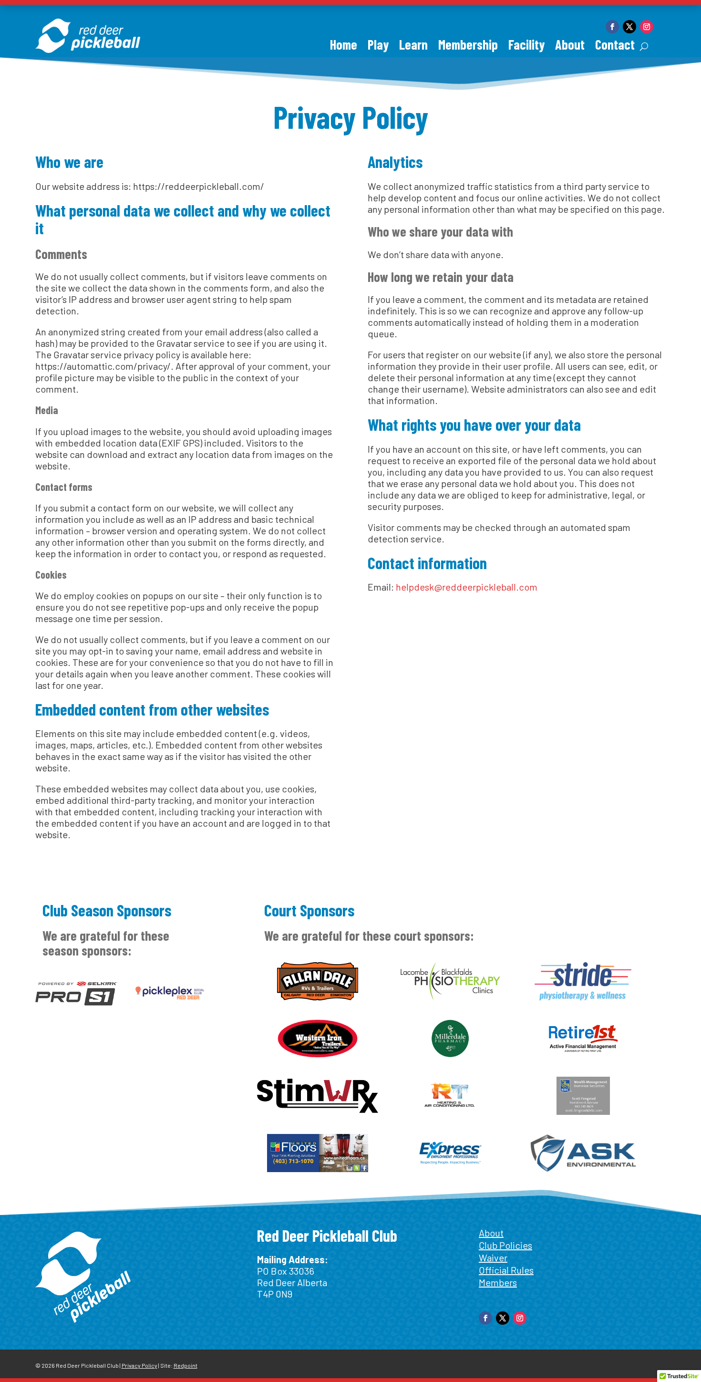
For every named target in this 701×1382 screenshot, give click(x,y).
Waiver (493, 1257)
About (570, 46)
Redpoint (185, 1365)
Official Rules (506, 1270)
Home (343, 46)
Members (498, 1282)
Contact (615, 46)
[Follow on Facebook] (612, 26)
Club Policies (505, 1245)
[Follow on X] (629, 26)
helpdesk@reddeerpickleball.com (466, 586)
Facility (526, 46)
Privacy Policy (139, 1365)
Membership (468, 46)
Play (378, 46)
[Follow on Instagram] (646, 26)
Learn (413, 46)
